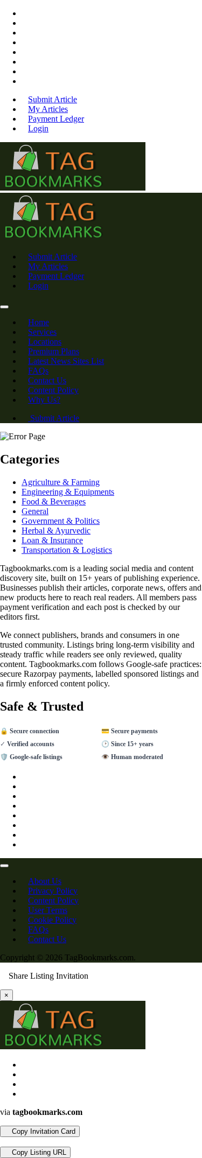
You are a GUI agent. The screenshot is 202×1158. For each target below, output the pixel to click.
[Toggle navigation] (4, 306)
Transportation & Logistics (67, 550)
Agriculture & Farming (61, 482)
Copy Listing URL (38, 1152)
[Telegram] (12, 1141)
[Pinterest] (25, 42)
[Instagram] (25, 32)
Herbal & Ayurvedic (56, 530)
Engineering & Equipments (68, 491)
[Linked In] (25, 81)
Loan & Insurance (52, 540)
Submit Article (53, 418)
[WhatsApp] (3, 1141)
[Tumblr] (25, 52)
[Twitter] (25, 22)
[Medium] (25, 61)
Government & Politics (61, 520)
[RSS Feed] (25, 71)
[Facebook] (25, 13)
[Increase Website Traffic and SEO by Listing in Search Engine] (72, 187)
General (35, 511)
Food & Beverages (54, 501)
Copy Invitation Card (42, 1131)
